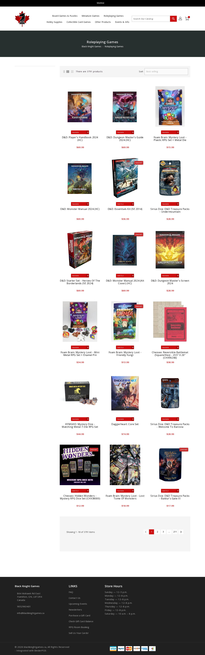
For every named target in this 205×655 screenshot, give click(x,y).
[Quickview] (63, 148)
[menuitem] (64, 16)
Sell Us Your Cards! (78, 632)
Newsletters (75, 609)
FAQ (71, 592)
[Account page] (181, 19)
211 (175, 531)
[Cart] (187, 19)
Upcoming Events (78, 603)
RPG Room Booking (79, 627)
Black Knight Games (91, 46)
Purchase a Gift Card (79, 615)
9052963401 (24, 606)
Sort (141, 71)
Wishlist (100, 2)
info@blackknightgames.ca (30, 613)
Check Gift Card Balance (81, 621)
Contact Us (74, 597)
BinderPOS (40, 650)
